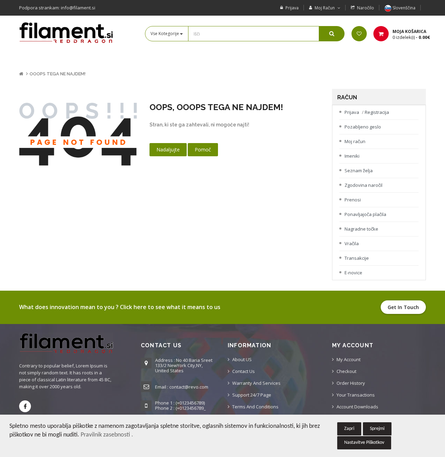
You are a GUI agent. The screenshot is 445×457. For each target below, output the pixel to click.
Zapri (349, 428)
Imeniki (352, 156)
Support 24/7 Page (251, 395)
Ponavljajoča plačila (365, 214)
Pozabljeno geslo (363, 127)
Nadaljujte (168, 149)
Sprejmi (377, 428)
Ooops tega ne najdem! (58, 73)
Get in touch (403, 307)
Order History (351, 383)
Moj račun (355, 141)
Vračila (352, 243)
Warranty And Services (256, 383)
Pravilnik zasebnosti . (107, 435)
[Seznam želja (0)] (359, 33)
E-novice (353, 272)
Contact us (243, 371)
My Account (349, 359)
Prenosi (353, 200)
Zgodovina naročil (363, 185)
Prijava (292, 8)
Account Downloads (357, 407)
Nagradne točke (361, 229)
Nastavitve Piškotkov (364, 442)
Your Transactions (356, 395)
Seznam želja (359, 170)
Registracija (377, 112)
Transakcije (357, 258)
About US (242, 359)
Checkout (346, 371)
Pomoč (203, 149)
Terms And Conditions (255, 407)
